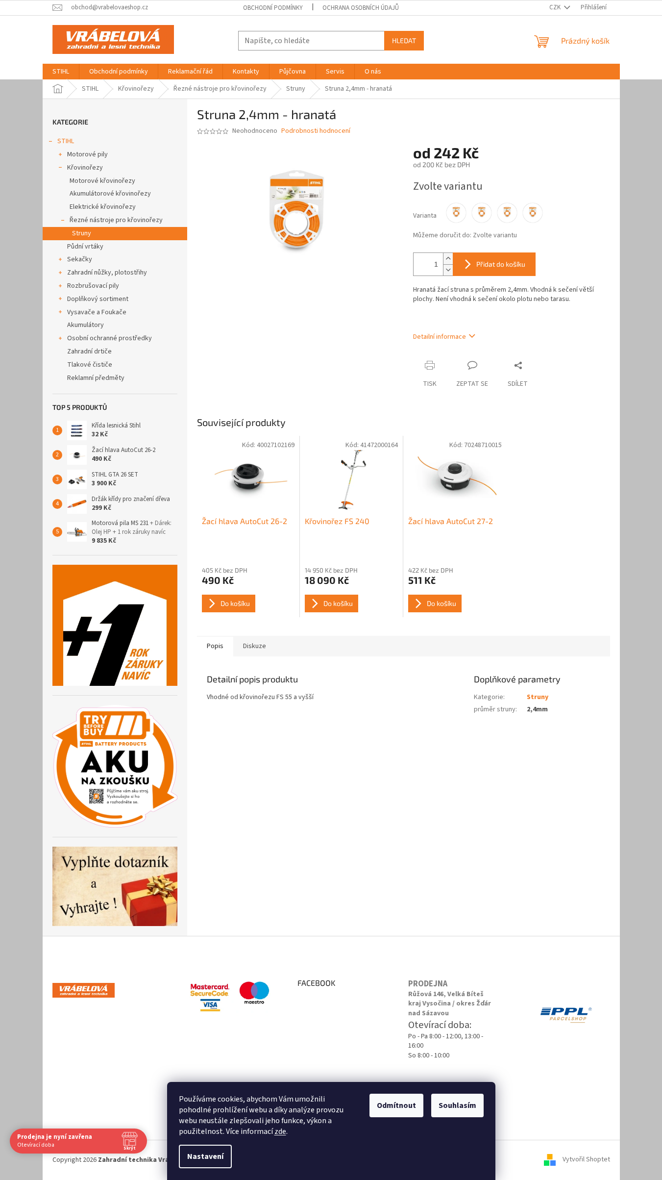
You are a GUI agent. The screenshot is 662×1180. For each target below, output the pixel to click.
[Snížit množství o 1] (448, 270)
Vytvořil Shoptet (586, 1160)
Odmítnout (396, 1105)
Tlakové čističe (89, 365)
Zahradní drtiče (89, 351)
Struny (81, 233)
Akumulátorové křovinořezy (110, 194)
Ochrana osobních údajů (360, 7)
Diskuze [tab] (254, 646)
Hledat (404, 40)
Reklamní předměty (95, 378)
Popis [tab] (215, 646)
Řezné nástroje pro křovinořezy (116, 220)
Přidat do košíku (500, 264)
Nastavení (205, 1156)
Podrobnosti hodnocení (315, 131)
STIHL (65, 141)
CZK (555, 7)
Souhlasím (457, 1105)
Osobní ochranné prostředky (109, 338)
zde (280, 1131)
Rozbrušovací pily (93, 286)
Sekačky (79, 259)
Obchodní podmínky (273, 7)
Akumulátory (85, 325)
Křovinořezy (85, 168)
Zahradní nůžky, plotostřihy (107, 272)
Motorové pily (87, 154)
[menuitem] (61, 71)
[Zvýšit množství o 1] (448, 258)
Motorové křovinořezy (102, 181)
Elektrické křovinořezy (103, 207)
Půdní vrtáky (85, 246)
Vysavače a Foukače (96, 312)
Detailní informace (439, 337)
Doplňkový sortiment (97, 299)
